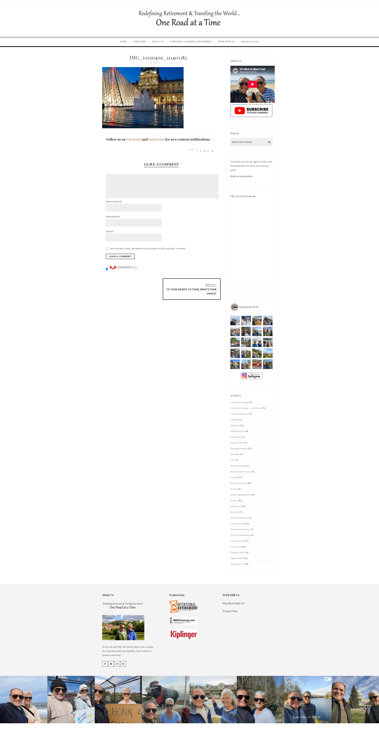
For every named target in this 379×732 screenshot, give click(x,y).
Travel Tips (235, 546)
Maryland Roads (237, 465)
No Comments (173, 62)
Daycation (234, 425)
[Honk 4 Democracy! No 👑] (257, 320)
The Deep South (237, 523)
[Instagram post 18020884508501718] (268, 353)
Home (123, 41)
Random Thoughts (238, 483)
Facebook (133, 139)
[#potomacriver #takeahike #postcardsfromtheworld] (257, 331)
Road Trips (235, 506)
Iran (232, 460)
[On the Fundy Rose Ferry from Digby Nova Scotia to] (257, 342)
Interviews (235, 454)
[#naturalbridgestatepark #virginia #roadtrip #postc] (246, 331)
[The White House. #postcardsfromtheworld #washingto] (246, 342)
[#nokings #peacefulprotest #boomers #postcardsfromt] (246, 320)
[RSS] (123, 664)
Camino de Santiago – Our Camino (245, 408)
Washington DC (237, 564)
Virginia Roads (236, 558)
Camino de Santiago (239, 402)
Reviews (234, 500)
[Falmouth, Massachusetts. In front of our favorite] (235, 331)
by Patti (155, 62)
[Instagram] (117, 664)
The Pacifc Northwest (239, 535)
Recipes (233, 489)
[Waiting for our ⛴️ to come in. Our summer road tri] (235, 353)
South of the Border (239, 517)
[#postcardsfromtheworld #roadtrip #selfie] (268, 320)
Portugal (234, 477)
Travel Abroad (236, 541)
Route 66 (234, 512)
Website (110, 231)
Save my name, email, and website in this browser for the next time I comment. (148, 248)
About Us (158, 41)
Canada (233, 419)
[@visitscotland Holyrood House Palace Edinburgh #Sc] (235, 364)
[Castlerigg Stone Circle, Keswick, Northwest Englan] (246, 353)
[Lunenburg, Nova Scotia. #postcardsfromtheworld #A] (268, 342)
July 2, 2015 (138, 62)
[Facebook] (105, 664)
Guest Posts (235, 437)
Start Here (139, 41)
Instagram (156, 139)
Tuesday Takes (237, 552)
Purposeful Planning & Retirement (191, 41)
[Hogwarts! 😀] (246, 364)
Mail (113, 216)
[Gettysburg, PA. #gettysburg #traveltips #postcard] (235, 342)
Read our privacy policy (241, 176)
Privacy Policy (250, 41)
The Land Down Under (240, 529)
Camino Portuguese (239, 414)
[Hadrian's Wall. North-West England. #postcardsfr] (257, 353)
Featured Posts (237, 431)
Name (114, 201)
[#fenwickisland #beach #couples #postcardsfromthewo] (235, 320)
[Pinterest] (111, 664)
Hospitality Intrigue (238, 448)
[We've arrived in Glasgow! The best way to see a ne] (257, 364)
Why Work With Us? (234, 603)
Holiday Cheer (236, 442)
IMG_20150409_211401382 (158, 57)
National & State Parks (240, 471)
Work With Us (227, 41)
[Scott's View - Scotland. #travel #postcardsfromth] (268, 364)
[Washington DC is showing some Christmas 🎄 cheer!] (268, 331)
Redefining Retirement (240, 494)
